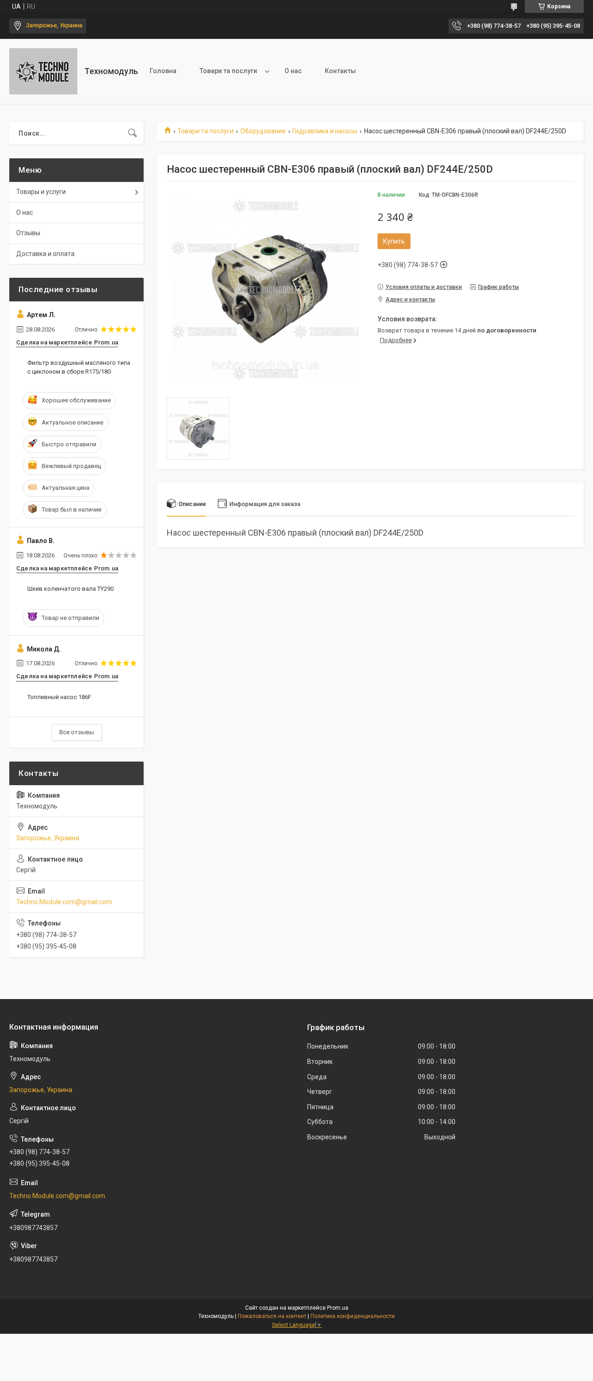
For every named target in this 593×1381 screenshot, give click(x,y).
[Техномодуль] (43, 71)
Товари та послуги (228, 71)
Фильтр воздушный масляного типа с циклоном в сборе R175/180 (78, 367)
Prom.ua (337, 1308)
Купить (394, 241)
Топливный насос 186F (59, 697)
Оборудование (263, 131)
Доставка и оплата (45, 253)
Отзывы (28, 233)
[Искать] (132, 133)
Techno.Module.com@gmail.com (64, 902)
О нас (293, 71)
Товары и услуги (41, 191)
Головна (163, 71)
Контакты (340, 71)
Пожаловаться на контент (272, 1316)
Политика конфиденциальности (352, 1316)
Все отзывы (76, 732)
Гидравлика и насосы (324, 131)
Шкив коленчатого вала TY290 (70, 588)
